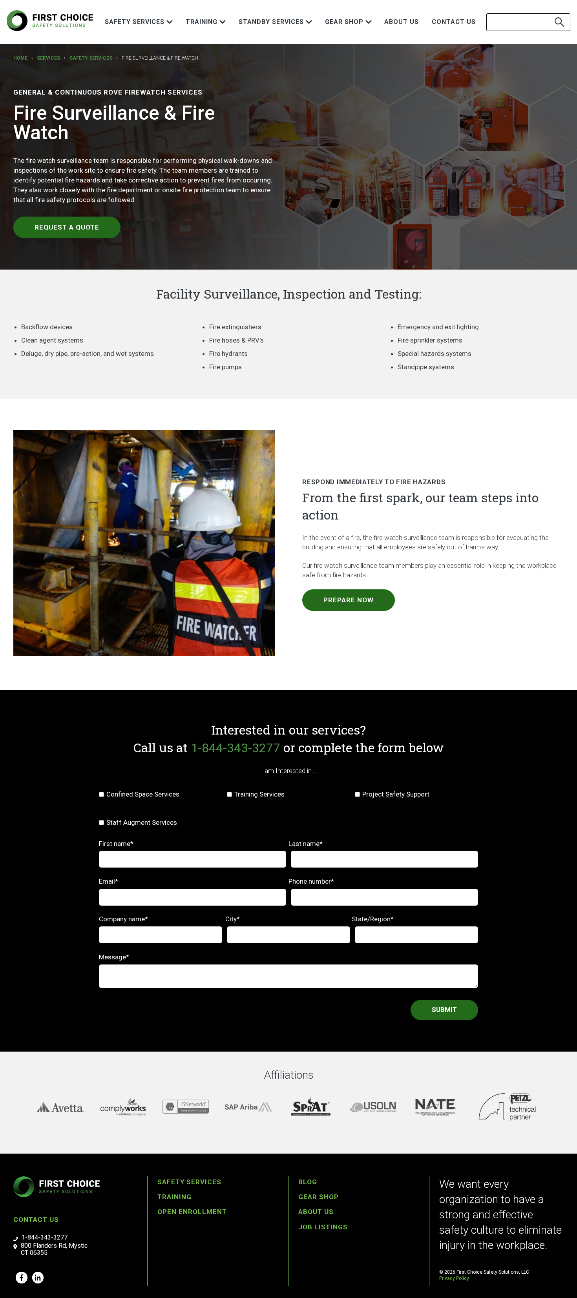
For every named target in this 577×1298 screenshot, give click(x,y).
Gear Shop (318, 1197)
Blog (307, 1182)
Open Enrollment (192, 1212)
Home (20, 58)
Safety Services (90, 58)
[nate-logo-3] (435, 1107)
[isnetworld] (185, 1107)
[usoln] (373, 1107)
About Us (401, 22)
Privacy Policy (454, 1278)
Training (174, 1197)
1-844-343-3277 (235, 747)
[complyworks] (123, 1107)
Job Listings (323, 1227)
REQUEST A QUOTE (67, 227)
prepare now (348, 600)
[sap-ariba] (248, 1107)
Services (48, 58)
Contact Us (454, 22)
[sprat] (310, 1107)
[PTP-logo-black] (507, 1107)
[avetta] (60, 1107)
